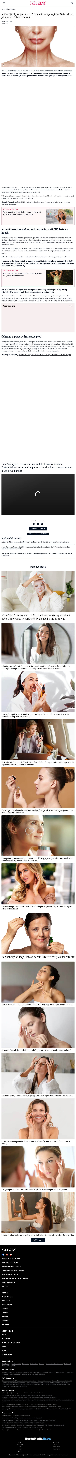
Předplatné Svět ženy (11, 1259)
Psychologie (7, 1305)
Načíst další (38, 1240)
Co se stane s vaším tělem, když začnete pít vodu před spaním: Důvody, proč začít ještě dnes (38, 257)
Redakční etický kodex (11, 1267)
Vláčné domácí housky (19, 1382)
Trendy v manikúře (7, 1372)
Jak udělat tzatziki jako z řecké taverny (23, 1384)
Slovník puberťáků (16, 1364)
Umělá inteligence (60, 1372)
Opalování (26, 240)
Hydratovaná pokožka (39, 344)
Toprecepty (7, 1354)
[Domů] (38, 3)
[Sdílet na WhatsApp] (42, 524)
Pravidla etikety (6, 1364)
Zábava (5, 1312)
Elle (4, 1335)
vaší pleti (36, 349)
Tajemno (5, 1320)
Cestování (41, 1364)
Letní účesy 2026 (26, 1374)
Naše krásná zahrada (11, 1343)
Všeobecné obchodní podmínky (15, 1278)
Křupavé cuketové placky (44, 1380)
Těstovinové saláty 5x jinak (9, 1380)
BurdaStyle (56, 1447)
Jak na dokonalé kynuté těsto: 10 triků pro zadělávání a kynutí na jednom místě (22, 1427)
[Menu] (4, 3)
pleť (36, 533)
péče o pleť (53, 349)
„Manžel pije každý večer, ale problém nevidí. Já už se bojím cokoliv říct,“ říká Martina (24, 1393)
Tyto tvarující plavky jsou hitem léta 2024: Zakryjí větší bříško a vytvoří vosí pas (44, 355)
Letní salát (37, 1384)
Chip (4, 1347)
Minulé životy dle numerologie (21, 1372)
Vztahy (5, 1293)
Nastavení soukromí (10, 1274)
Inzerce (5, 1286)
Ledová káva (6, 1386)
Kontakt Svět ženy (10, 1263)
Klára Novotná (6, 21)
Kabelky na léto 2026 (15, 1374)
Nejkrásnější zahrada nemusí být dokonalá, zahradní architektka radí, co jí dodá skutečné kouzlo (26, 1430)
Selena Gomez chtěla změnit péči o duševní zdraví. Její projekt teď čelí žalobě (22, 1418)
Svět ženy (20, 1444)
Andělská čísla (34, 1364)
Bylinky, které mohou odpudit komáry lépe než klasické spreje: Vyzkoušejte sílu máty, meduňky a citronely (29, 1404)
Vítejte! (8, 1365)
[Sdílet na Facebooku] (34, 524)
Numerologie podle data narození (54, 1364)
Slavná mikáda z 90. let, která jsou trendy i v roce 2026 (16, 1415)
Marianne (6, 1339)
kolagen (15, 248)
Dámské (56, 1444)
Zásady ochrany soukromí (13, 1271)
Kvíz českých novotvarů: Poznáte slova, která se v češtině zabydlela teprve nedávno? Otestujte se (27, 1395)
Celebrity (6, 1301)
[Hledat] (72, 3)
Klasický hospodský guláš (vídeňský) (59, 1382)
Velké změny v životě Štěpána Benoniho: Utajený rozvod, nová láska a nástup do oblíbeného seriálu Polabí (29, 1397)
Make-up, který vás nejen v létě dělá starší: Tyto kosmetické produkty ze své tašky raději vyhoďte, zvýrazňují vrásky (31, 1406)
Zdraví (5, 1309)
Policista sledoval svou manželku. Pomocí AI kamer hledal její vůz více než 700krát (23, 1422)
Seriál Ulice (51, 1372)
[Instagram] (7, 1254)
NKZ (20, 1447)
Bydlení (5, 1316)
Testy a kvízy (25, 1364)
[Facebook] (3, 1254)
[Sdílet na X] (38, 524)
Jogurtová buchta (7, 1384)
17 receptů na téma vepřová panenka (26, 1380)
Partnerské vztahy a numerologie (38, 1372)
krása (30, 533)
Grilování (13, 1365)
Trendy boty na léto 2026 (38, 1374)
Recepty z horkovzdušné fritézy (19, 1386)
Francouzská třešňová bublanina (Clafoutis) (38, 1382)
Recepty (5, 1324)
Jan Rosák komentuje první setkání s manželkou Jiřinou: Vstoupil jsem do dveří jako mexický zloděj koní (28, 1420)
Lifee (4, 1351)
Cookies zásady (8, 1282)
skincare (44, 533)
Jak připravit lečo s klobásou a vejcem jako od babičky (55, 1384)
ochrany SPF (15, 198)
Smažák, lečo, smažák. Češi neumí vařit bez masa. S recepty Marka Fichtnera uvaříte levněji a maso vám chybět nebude (33, 1425)
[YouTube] (11, 1254)
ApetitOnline (7, 1331)
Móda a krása (10, 9)
